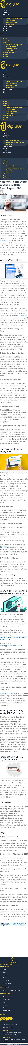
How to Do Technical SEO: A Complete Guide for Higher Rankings (13, 924)
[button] (14, 33)
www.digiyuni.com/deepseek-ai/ (11, 646)
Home (5, 10)
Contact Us (7, 152)
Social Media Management (12, 21)
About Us (6, 135)
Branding (10, 24)
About (5, 12)
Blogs (5, 30)
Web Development (12, 140)
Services (6, 14)
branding (3, 240)
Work (5, 28)
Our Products (8, 26)
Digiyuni (19, 1044)
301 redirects (4, 547)
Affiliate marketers (6, 693)
